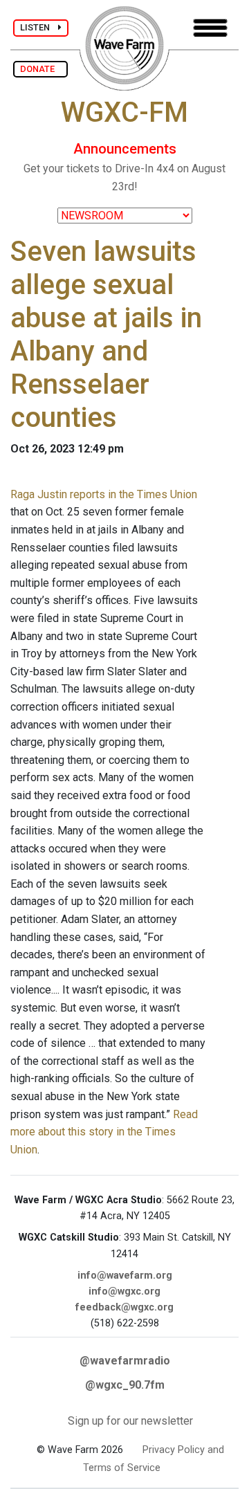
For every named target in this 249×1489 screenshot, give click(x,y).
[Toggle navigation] (210, 28)
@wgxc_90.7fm (125, 1384)
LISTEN (39, 27)
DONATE (40, 69)
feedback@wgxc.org (124, 1307)
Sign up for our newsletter (130, 1420)
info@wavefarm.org (124, 1275)
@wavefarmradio (125, 1360)
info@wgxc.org (124, 1291)
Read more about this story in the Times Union (104, 1132)
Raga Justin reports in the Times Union (103, 494)
